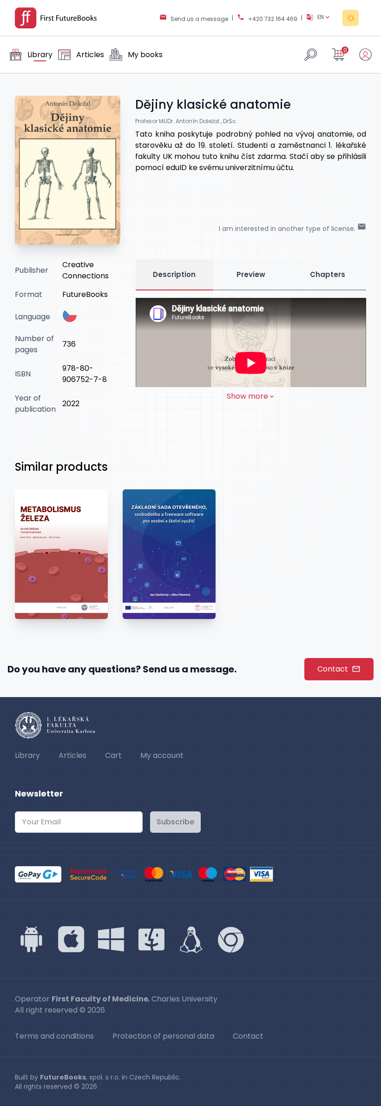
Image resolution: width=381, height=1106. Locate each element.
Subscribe (175, 821)
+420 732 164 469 (272, 19)
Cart (113, 755)
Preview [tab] (250, 274)
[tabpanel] (251, 350)
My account (162, 755)
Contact (332, 669)
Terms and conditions (54, 1036)
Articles (72, 755)
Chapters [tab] (327, 274)
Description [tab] (174, 274)
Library (27, 755)
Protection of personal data (163, 1036)
